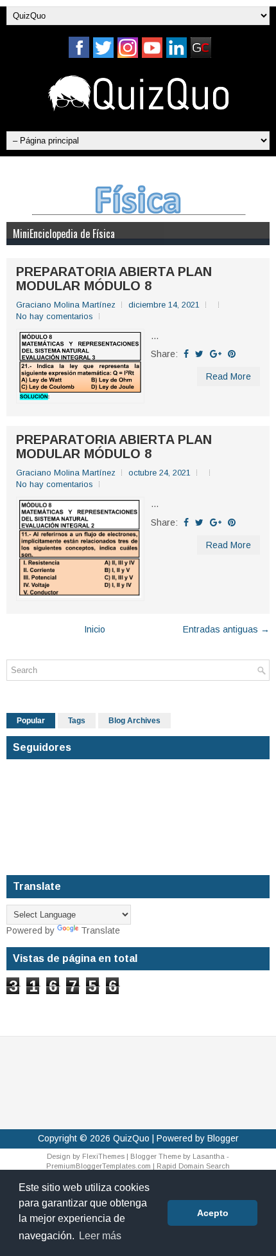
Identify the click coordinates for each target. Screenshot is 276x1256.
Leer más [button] (100, 1235)
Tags (76, 720)
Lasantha (209, 1156)
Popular (31, 720)
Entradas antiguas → (226, 629)
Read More (228, 376)
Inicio (94, 629)
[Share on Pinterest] (232, 354)
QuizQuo (131, 1138)
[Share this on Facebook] (186, 354)
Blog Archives (134, 720)
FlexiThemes (103, 1156)
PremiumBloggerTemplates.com (98, 1166)
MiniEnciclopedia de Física (64, 233)
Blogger (223, 1138)
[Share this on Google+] (216, 354)
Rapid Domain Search (193, 1166)
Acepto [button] (213, 1213)
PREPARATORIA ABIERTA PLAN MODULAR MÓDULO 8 (114, 278)
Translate (100, 930)
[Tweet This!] (199, 354)
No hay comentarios (54, 316)
